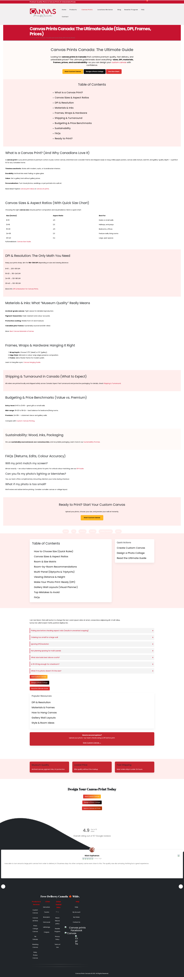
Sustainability (63, 128)
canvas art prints (42, 189)
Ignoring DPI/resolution (40, 644)
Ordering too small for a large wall (44, 637)
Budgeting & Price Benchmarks (73, 123)
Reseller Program (131, 10)
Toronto (46, 912)
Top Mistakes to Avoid (47, 592)
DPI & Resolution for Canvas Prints (25, 289)
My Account (76, 912)
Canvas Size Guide (24, 242)
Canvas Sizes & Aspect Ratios (72, 97)
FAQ (142, 10)
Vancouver (46, 922)
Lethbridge (46, 927)
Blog (119, 10)
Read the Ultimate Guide (131, 558)
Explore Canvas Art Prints (92, 808)
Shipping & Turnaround (68, 118)
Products (73, 10)
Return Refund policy (57, 921)
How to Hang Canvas (44, 712)
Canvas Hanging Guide (31, 362)
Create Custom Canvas (131, 548)
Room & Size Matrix (45, 561)
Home (64, 10)
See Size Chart (113, 71)
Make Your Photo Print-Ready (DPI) (54, 582)
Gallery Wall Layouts (44, 717)
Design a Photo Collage (94, 71)
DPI (74, 531)
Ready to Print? (64, 138)
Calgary (46, 932)
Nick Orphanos (92, 855)
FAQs (57, 133)
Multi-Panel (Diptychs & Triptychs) (54, 571)
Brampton (46, 917)
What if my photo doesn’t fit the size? (46, 671)
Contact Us (76, 922)
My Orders (76, 917)
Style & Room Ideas (43, 722)
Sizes (66, 531)
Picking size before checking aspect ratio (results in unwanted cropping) (60, 630)
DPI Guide (80, 469)
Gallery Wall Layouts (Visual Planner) (56, 587)
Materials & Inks (64, 107)
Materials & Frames (43, 707)
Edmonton (46, 907)
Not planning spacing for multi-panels (46, 651)
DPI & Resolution (64, 102)
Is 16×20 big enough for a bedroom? (45, 664)
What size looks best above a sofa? (45, 657)
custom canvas (118, 62)
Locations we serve (105, 10)
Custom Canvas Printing (25, 421)
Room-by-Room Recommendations (55, 566)
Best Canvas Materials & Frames (22, 331)
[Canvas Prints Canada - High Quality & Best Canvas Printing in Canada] (43, 12)
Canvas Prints (87, 10)
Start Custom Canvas (73, 71)
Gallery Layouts (105, 531)
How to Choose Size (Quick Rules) (53, 551)
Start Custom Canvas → (92, 743)
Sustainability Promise (92, 442)
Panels (92, 531)
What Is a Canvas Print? (69, 92)
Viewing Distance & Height (49, 577)
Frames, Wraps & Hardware (71, 113)
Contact (65, 17)
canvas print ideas (27, 189)
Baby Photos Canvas (35, 955)
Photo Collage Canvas (35, 928)
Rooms (82, 531)
